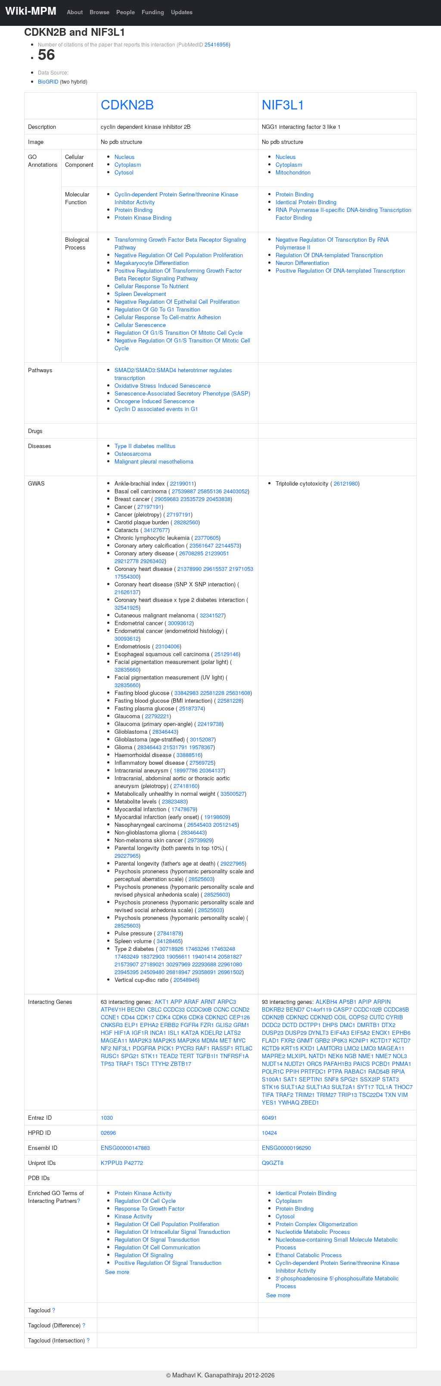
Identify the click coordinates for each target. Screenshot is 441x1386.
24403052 (236, 491)
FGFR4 (189, 1025)
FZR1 (207, 1025)
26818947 (178, 972)
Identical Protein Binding (306, 202)
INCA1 (158, 1032)
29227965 (127, 855)
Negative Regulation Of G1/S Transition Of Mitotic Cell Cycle (182, 344)
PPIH (292, 1071)
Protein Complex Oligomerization (316, 1224)
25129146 (226, 654)
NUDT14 (272, 1063)
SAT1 (290, 1079)
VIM (403, 1094)
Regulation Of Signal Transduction (157, 1239)
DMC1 (347, 1025)
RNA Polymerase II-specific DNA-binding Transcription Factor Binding (343, 213)
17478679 (183, 809)
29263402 (152, 561)
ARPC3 (226, 1001)
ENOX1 (381, 1032)
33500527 (232, 793)
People (125, 12)
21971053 (241, 568)
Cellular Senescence (140, 325)
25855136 (210, 491)
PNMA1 (401, 1063)
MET (226, 1040)
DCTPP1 (310, 1025)
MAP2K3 (140, 1040)
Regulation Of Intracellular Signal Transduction (172, 1231)
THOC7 (403, 1087)
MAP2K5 (164, 1040)
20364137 (211, 770)
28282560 (186, 522)
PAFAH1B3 (337, 1063)
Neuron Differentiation (302, 263)
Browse (99, 12)
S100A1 (272, 1079)
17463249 (127, 956)
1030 (107, 1117)
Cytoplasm (128, 164)
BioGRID (48, 81)
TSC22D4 (371, 1094)
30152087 (202, 739)
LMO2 (351, 1048)
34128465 (169, 941)
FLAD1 (270, 1040)
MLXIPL (297, 1056)
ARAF (191, 1001)
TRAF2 (284, 1094)
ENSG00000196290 (286, 1147)
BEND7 (295, 1009)
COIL (340, 1017)
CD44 (128, 1017)
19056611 (178, 956)
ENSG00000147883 (125, 1147)
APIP (365, 1001)
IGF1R (140, 1032)
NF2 (106, 1048)
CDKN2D (321, 1017)
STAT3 (390, 1079)
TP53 (107, 1063)
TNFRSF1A (234, 1056)
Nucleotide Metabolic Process (313, 1231)
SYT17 (365, 1087)
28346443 (164, 731)
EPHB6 (401, 1032)
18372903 (152, 956)
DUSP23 (272, 1032)
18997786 (186, 770)
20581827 (230, 956)
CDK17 (145, 1017)
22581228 (212, 692)
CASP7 (342, 1009)
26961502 (230, 972)
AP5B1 (348, 1001)
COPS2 (358, 1017)
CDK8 (196, 1017)
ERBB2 (169, 1025)
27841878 (169, 933)
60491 (269, 1117)
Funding (153, 12)
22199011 (182, 483)
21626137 (127, 592)
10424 (269, 1132)
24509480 (152, 972)
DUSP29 (296, 1032)
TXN (390, 1094)
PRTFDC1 (313, 1071)
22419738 (210, 723)
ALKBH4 (326, 1001)
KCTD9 (271, 1048)
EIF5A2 (360, 1032)
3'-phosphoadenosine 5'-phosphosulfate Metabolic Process (337, 1282)
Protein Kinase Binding (143, 217)
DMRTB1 (368, 1025)
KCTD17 (380, 1040)
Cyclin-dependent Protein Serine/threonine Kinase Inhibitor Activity (176, 198)
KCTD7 (401, 1040)
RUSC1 (110, 1056)
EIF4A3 (339, 1032)
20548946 (186, 979)
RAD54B (379, 1071)
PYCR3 (185, 1048)
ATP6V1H (113, 1009)
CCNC (221, 1009)
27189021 (152, 964)
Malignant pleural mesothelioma (154, 461)
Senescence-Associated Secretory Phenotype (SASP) (182, 393)
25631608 (238, 692)
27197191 (149, 506)
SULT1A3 (318, 1087)
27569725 (201, 762)
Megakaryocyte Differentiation (152, 263)
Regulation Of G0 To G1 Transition (157, 309)
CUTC (377, 1017)
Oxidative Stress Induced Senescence (163, 385)
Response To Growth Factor (149, 1208)
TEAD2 (169, 1056)
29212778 (127, 561)
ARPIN (382, 1001)
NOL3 (400, 1056)
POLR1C (273, 1071)
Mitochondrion (293, 172)
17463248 (223, 948)
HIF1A (122, 1032)
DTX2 (388, 1025)
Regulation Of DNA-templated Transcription (329, 255)
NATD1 (317, 1056)
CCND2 (240, 1009)
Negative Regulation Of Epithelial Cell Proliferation (177, 301)
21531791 (175, 747)
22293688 (204, 964)
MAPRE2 (273, 1056)
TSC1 (142, 1063)
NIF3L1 (283, 103)
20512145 (225, 824)
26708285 (191, 553)
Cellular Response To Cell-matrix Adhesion (168, 317)
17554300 (127, 576)
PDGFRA (144, 1048)
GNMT (305, 1040)
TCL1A (384, 1087)
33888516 (189, 755)
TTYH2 (160, 1063)
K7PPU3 (111, 1163)
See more (117, 1272)
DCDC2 (271, 1025)
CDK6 (179, 1017)
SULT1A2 (292, 1087)
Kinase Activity (133, 1216)
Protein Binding (133, 210)
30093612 (180, 623)
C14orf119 (319, 1009)
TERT (187, 1056)
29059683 (167, 499)
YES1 (269, 1102)
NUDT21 (294, 1063)
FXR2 (288, 1040)
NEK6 (335, 1056)
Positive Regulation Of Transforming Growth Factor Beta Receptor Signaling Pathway (178, 274)
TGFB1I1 (207, 1056)
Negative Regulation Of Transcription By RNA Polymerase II (332, 243)
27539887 (184, 491)
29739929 (200, 840)
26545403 (199, 824)
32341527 (212, 615)
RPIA (398, 1071)
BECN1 (136, 1009)
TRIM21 (305, 1094)
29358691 (204, 972)
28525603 (201, 879)
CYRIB (394, 1017)
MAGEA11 (114, 1040)
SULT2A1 (343, 1087)
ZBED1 (310, 1102)
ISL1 (174, 1032)
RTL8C (243, 1048)
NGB (351, 1056)
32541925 (127, 607)
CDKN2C (216, 1017)
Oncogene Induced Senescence (154, 401)
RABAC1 (355, 1071)
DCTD (289, 1025)
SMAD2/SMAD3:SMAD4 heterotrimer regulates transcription (173, 374)
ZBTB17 (181, 1063)
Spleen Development (140, 294)
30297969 (178, 964)
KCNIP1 (359, 1040)
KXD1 (307, 1048)
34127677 (156, 530)
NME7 (383, 1056)
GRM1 (241, 1025)
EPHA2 (149, 1025)
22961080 (230, 964)
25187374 (191, 708)
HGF (106, 1032)
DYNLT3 (318, 1032)
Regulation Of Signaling (144, 1255)
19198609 (216, 817)
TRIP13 (347, 1094)
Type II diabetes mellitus (145, 446)
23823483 (174, 801)
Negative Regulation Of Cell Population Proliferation (179, 255)
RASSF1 (222, 1048)
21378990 (189, 568)
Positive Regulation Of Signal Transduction (168, 1262)
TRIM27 (326, 1094)
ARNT (208, 1001)
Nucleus (125, 157)
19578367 (201, 747)
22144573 (227, 545)
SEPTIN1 (311, 1079)
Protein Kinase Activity (143, 1193)
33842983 (186, 692)
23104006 (167, 646)
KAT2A (190, 1032)
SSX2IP (370, 1079)
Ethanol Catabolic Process (309, 1255)
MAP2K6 (188, 1040)
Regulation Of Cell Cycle (145, 1200)
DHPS (330, 1025)
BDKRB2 (273, 1009)
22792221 (157, 716)
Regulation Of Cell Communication (157, 1247)
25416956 (217, 44)
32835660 (127, 669)
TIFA (268, 1094)
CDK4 (163, 1017)
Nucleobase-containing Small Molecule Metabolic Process (337, 1243)
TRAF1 (125, 1063)
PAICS (361, 1063)
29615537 (215, 568)
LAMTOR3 (329, 1048)
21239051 (217, 553)
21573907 (127, 964)
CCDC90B (199, 1009)
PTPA (335, 1071)
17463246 (197, 948)
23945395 (127, 972)
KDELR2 (211, 1032)
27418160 (186, 786)
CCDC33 (174, 1009)
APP (176, 1001)
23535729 (192, 499)
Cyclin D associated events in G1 (156, 409)
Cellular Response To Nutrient (152, 286)
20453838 (218, 499)
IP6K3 (339, 1040)
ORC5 (314, 1063)
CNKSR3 (112, 1025)
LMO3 (368, 1048)
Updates (182, 12)
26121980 (346, 483)
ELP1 (131, 1025)
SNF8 (331, 1079)
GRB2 (322, 1040)
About (75, 12)
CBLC (154, 1009)
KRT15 (289, 1048)
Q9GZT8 (272, 1163)
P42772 (133, 1163)
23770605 (207, 537)
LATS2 (232, 1032)
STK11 (149, 1056)
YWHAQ (288, 1102)
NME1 (366, 1056)
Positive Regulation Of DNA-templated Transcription (340, 270)
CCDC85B (396, 1009)
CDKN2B (127, 103)
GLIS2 (224, 1025)
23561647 (201, 545)
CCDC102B (368, 1009)
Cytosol (124, 172)
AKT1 (162, 1001)
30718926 (171, 948)
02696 (108, 1132)
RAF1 (203, 1048)
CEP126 (239, 1017)
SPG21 (130, 1056)
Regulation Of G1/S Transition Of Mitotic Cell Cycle (178, 332)
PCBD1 (381, 1063)
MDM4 (210, 1040)
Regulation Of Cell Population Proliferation (167, 1224)
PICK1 (166, 1048)
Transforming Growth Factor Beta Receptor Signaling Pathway (180, 243)
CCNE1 (110, 1017)
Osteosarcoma (133, 453)
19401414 (204, 956)
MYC (239, 1040)
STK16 (270, 1087)
